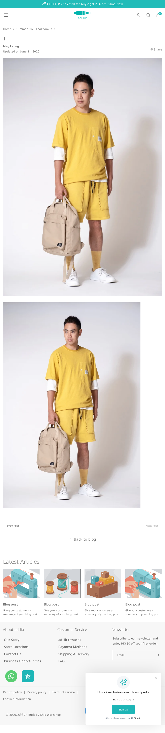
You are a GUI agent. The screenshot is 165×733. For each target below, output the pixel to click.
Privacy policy (36, 692)
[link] (152, 526)
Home (7, 29)
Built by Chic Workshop (44, 715)
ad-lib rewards (69, 639)
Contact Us (12, 654)
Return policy (12, 692)
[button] (6, 15)
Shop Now (115, 4)
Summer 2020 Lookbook (32, 29)
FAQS (62, 661)
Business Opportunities (22, 661)
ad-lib (21, 714)
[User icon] (138, 15)
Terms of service (63, 692)
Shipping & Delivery (73, 654)
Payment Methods (72, 647)
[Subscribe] (157, 655)
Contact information (17, 699)
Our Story (12, 639)
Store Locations (16, 647)
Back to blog (85, 539)
